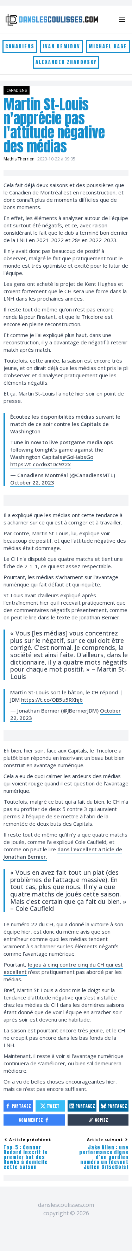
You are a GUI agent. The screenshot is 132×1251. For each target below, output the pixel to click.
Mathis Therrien (19, 159)
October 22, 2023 (32, 482)
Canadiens (19, 46)
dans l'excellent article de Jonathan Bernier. (63, 853)
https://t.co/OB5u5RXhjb (52, 699)
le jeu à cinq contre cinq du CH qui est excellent (63, 968)
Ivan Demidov (61, 46)
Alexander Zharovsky (66, 62)
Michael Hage (108, 46)
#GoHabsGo (77, 456)
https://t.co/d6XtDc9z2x (40, 464)
